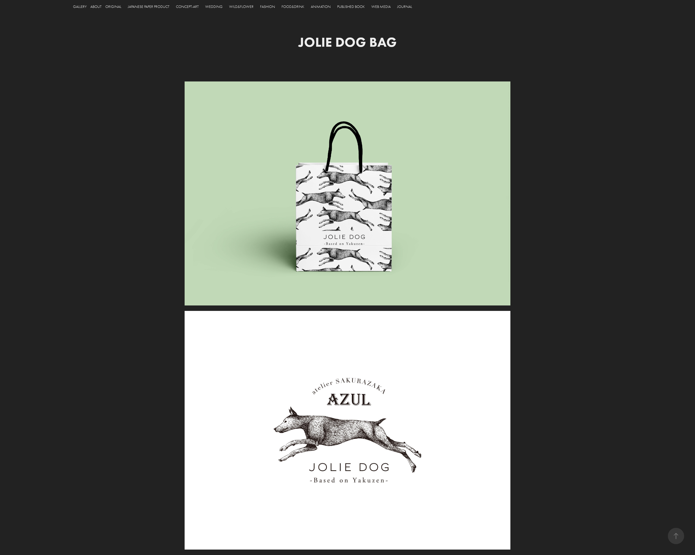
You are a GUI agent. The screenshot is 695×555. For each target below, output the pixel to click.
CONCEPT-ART (187, 6)
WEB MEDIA (381, 6)
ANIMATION (321, 6)
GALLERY (80, 6)
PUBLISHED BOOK (351, 6)
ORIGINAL (113, 6)
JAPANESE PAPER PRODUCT (148, 6)
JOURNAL (404, 6)
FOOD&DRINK (293, 6)
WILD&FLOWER (241, 6)
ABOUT (96, 6)
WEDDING (214, 6)
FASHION (267, 6)
